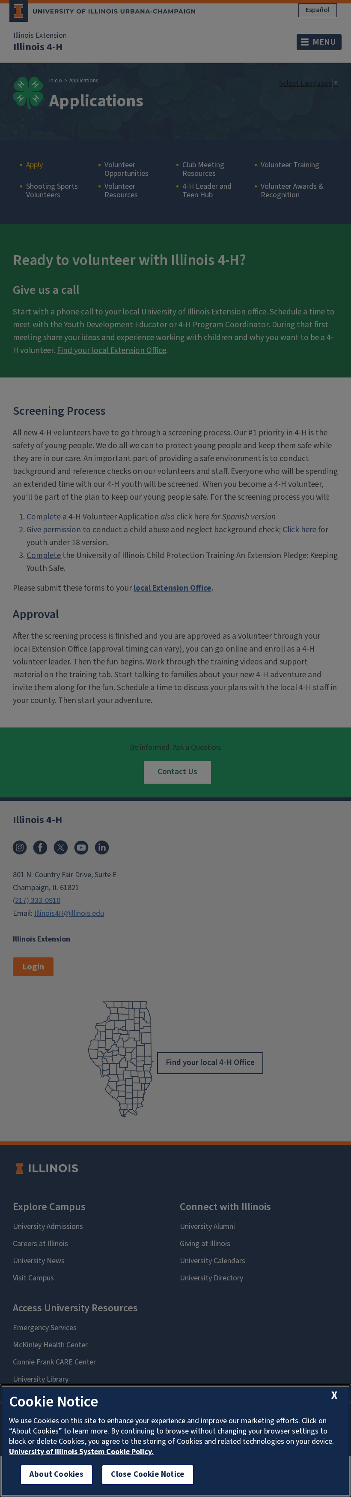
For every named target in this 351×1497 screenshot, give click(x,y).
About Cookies (56, 1474)
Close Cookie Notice (147, 1474)
